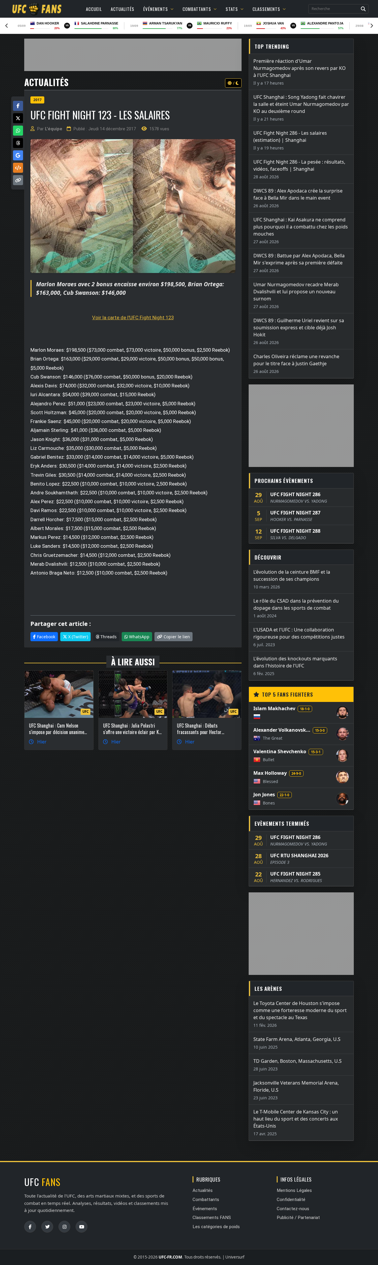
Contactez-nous (293, 1208)
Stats (232, 9)
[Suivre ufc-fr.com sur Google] (18, 155)
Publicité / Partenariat (298, 1217)
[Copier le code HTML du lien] (18, 168)
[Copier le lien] (18, 180)
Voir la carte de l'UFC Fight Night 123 (133, 317)
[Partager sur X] (18, 118)
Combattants (197, 9)
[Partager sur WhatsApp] (18, 131)
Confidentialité (291, 1199)
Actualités (122, 9)
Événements (155, 9)
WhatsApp (138, 636)
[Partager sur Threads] (18, 143)
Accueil (94, 9)
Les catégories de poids (216, 1226)
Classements (266, 9)
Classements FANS (212, 1217)
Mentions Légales (294, 1190)
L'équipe (53, 128)
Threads (108, 636)
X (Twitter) (77, 636)
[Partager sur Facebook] (18, 106)
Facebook (45, 636)
